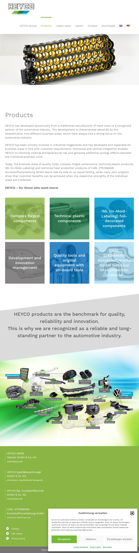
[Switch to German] (128, 25)
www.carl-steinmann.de (18, 517)
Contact (15, 529)
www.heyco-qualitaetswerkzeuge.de (25, 480)
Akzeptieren (64, 539)
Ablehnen (91, 539)
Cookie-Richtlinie (81, 547)
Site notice (107, 547)
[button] (132, 513)
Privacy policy (95, 547)
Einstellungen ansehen (119, 539)
